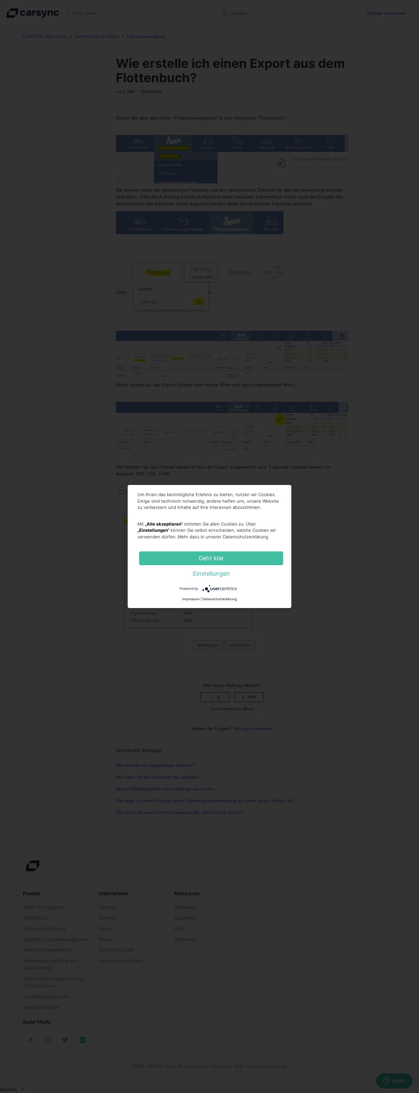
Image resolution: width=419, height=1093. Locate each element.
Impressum (191, 599)
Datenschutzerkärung (220, 599)
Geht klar (211, 558)
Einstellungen (211, 573)
